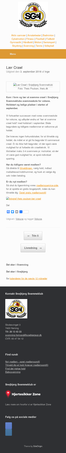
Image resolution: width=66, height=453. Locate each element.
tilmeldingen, (26, 168)
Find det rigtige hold (15, 368)
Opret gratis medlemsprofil (32, 192)
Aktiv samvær (18, 35)
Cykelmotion (18, 38)
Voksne (19, 218)
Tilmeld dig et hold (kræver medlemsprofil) (26, 365)
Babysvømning (12, 372)
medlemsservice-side (47, 185)
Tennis (39, 45)
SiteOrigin (37, 446)
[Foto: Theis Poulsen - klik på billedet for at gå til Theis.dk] (23, 198)
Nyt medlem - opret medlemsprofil (22, 361)
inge (47, 71)
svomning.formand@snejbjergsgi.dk (23, 335)
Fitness (30, 38)
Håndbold (28, 42)
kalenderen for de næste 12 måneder (28, 278)
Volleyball (49, 45)
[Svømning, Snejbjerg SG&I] (33, 15)
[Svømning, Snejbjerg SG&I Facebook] (8, 425)
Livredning (33, 248)
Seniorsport (49, 42)
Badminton (48, 35)
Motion (37, 42)
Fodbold (50, 38)
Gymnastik (15, 42)
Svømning (29, 45)
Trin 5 (33, 235)
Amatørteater (34, 35)
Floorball (40, 38)
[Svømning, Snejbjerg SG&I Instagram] (8, 432)
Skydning (17, 45)
